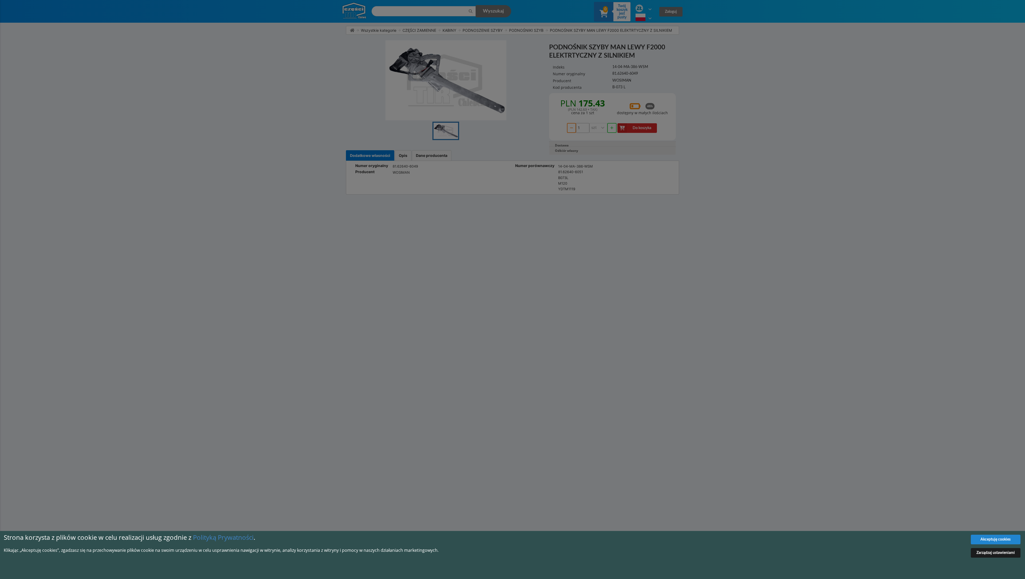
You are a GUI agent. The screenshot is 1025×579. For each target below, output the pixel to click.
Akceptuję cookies (995, 539)
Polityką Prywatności (223, 537)
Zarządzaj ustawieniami (995, 553)
